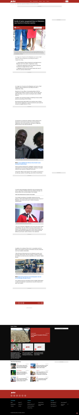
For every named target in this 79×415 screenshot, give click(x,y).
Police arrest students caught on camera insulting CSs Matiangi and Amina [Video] (27, 353)
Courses (19, 406)
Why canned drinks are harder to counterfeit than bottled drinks (42, 379)
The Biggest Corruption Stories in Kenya (39, 335)
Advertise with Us (30, 404)
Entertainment (35, 1)
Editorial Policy (40, 402)
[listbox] (39, 351)
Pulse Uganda (53, 406)
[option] (16, 351)
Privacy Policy (29, 407)
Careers (47, 1)
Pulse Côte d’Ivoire (63, 405)
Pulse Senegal (63, 402)
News (31, 1)
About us (28, 402)
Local (15, 3)
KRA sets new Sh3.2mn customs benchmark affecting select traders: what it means (42, 366)
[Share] (43, 28)
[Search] (64, 1)
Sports (44, 1)
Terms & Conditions (30, 406)
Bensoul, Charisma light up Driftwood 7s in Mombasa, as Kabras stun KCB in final (22, 373)
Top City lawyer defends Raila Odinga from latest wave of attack (38, 353)
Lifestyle (40, 1)
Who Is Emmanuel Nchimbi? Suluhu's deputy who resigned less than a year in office (22, 379)
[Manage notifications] (77, 413)
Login (67, 1)
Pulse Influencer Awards (41, 405)
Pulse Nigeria (53, 402)
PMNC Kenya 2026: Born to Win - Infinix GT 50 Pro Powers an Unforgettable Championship (42, 373)
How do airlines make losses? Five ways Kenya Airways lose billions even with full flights (22, 366)
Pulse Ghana (53, 404)
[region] (39, 351)
